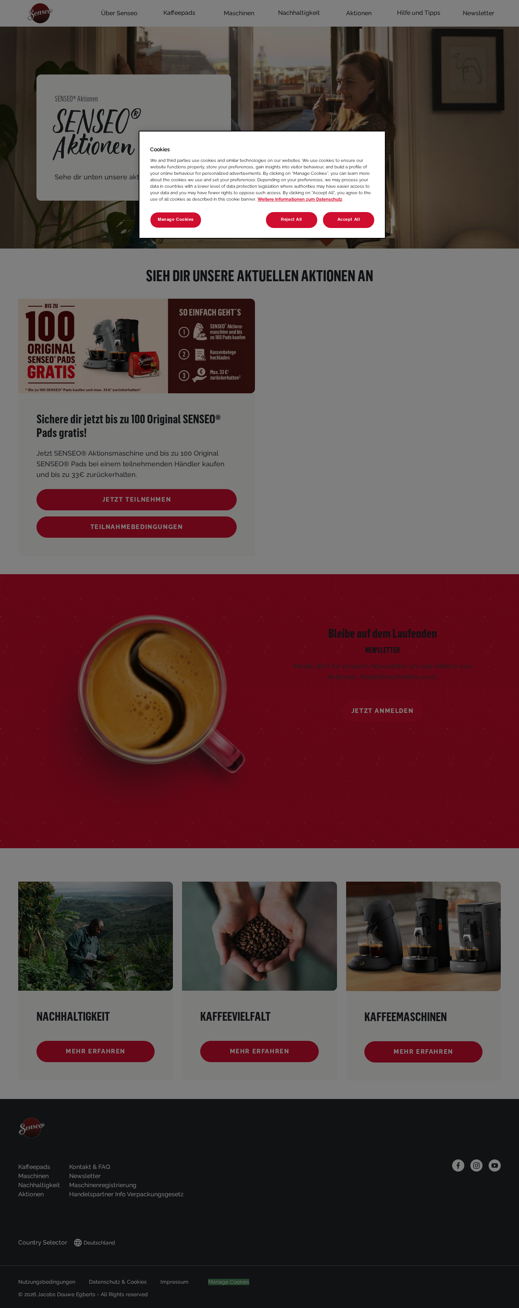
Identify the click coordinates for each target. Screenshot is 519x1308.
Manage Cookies (176, 219)
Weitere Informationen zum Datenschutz (300, 199)
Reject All (291, 219)
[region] (262, 185)
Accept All (348, 219)
